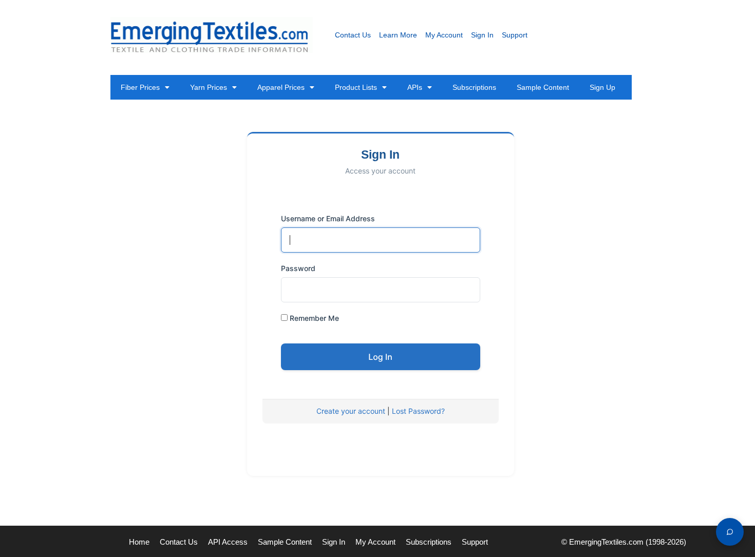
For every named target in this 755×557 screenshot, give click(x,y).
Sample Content (543, 87)
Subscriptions (474, 87)
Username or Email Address (328, 218)
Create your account (350, 411)
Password (298, 268)
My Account (444, 35)
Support (514, 35)
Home (139, 541)
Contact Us (353, 35)
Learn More (398, 35)
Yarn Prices (208, 87)
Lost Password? (418, 411)
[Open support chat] (730, 532)
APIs (414, 87)
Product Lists (356, 87)
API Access (228, 541)
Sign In (482, 35)
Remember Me (313, 318)
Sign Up (602, 87)
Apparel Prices (281, 87)
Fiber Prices (140, 87)
